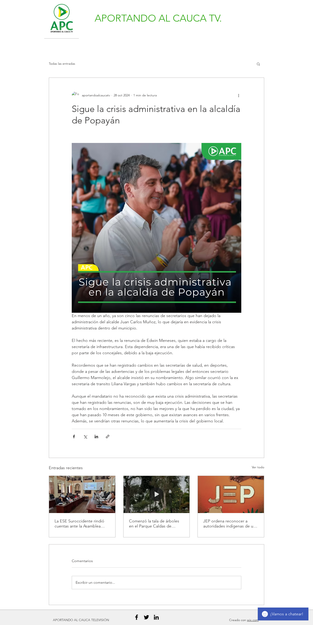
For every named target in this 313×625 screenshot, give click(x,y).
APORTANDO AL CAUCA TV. (158, 18)
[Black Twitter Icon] (146, 617)
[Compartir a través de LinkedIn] (96, 436)
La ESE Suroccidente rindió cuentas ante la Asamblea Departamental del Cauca (79, 524)
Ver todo (258, 467)
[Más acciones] (238, 95)
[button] (258, 64)
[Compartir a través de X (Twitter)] (85, 436)
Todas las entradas (62, 63)
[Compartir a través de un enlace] (107, 436)
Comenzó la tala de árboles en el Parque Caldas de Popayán (154, 524)
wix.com (253, 620)
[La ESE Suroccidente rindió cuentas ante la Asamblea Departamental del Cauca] (82, 494)
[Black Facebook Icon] (136, 617)
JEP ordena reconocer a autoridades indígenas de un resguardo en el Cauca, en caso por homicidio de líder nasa (229, 524)
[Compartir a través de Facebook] (74, 436)
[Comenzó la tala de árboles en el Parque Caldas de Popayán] (157, 494)
